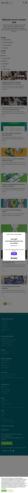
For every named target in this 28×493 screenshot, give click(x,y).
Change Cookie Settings (11, 486)
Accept (4, 490)
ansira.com (14, 245)
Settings (9, 490)
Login (14, 253)
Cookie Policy (11, 479)
